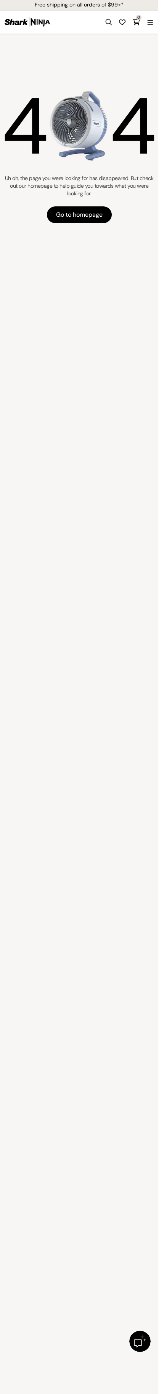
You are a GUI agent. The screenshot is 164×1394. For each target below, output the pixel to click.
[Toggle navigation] (150, 22)
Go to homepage (79, 215)
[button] (109, 22)
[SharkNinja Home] (27, 22)
